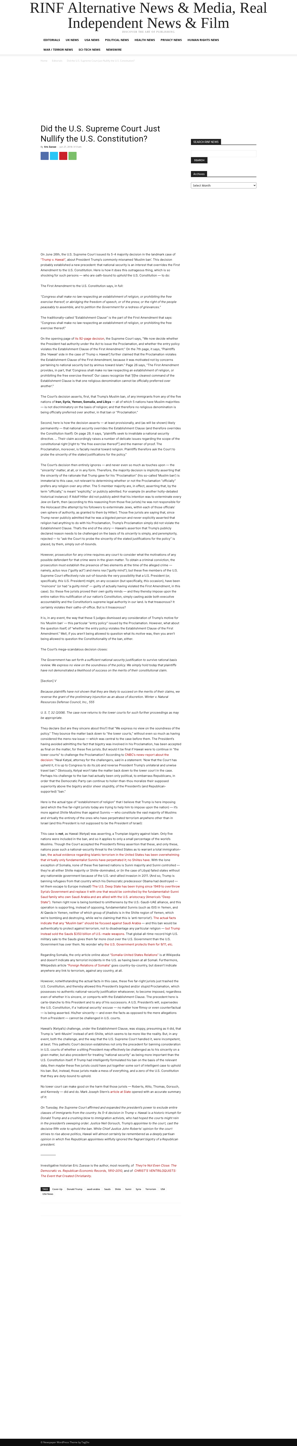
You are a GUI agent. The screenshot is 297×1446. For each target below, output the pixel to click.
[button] (251, 40)
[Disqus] (111, 1274)
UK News (72, 40)
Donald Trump (74, 1189)
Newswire (114, 49)
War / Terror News (58, 49)
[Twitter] (54, 156)
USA (163, 1189)
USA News (91, 40)
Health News (145, 40)
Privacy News (171, 40)
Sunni (128, 1189)
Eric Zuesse (50, 146)
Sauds (107, 1189)
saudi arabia (93, 1189)
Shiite (118, 1189)
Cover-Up (57, 1189)
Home (44, 60)
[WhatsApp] (72, 156)
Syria (138, 1189)
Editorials (51, 40)
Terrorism (150, 1189)
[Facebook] (45, 156)
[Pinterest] (63, 156)
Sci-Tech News (89, 49)
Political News (117, 40)
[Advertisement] (148, 93)
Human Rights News (203, 40)
